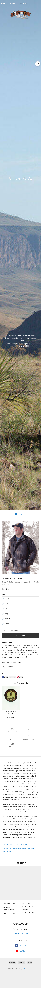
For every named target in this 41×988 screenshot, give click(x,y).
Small (6, 624)
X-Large (7, 609)
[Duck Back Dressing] (11, 698)
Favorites (12, 739)
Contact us (23, 3)
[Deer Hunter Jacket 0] (20, 547)
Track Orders (28, 732)
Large (6, 614)
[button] (9, 667)
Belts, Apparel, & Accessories (20, 582)
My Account (12, 732)
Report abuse (28, 969)
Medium (7, 619)
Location (12, 3)
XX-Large (7, 604)
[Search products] (37, 64)
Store (4, 582)
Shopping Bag (28, 739)
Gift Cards (12, 746)
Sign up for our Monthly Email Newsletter (16, 844)
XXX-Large (8, 599)
